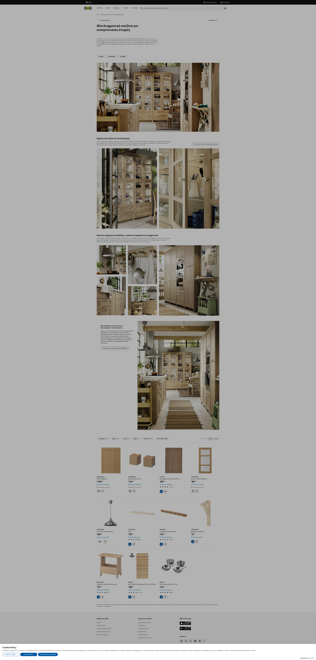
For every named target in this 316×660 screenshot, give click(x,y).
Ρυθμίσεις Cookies (10, 654)
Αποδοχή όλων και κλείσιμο (48, 654)
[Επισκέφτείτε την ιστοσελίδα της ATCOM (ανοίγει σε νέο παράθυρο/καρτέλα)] (307, 658)
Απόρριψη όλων (28, 654)
